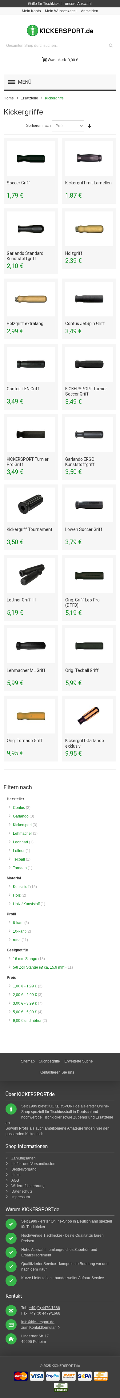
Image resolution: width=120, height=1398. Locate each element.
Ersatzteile (29, 98)
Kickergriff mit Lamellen (88, 182)
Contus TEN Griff (23, 388)
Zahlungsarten (23, 1158)
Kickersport (22, 825)
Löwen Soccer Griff (83, 529)
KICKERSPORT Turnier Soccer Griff (86, 391)
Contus (19, 807)
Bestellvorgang (24, 1169)
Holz (17, 895)
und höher (27, 1020)
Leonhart (20, 842)
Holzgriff (73, 253)
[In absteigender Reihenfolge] (89, 126)
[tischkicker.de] (60, 30)
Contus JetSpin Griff (85, 323)
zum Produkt (31, 158)
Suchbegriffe (49, 1061)
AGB (15, 1180)
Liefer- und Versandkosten (33, 1164)
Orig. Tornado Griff (25, 740)
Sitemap (28, 1061)
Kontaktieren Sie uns (56, 1072)
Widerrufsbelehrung (28, 1186)
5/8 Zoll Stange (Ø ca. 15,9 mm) (39, 967)
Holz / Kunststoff (26, 904)
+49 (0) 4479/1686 (44, 1308)
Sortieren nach (38, 125)
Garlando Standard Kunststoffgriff (25, 256)
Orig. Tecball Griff (82, 670)
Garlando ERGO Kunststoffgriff (80, 462)
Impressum (20, 1197)
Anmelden (89, 11)
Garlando (21, 816)
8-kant (18, 923)
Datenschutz (21, 1191)
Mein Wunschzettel (61, 11)
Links (15, 1175)
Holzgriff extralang (25, 323)
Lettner (19, 851)
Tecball (19, 859)
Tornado (20, 868)
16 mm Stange (25, 959)
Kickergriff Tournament (29, 529)
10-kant (19, 931)
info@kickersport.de (37, 1322)
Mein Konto (31, 11)
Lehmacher (22, 833)
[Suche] (111, 45)
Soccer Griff (18, 182)
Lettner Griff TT (22, 599)
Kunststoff (21, 887)
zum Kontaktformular (38, 1327)
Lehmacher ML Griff (26, 670)
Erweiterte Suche (78, 1061)
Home (9, 98)
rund (17, 940)
